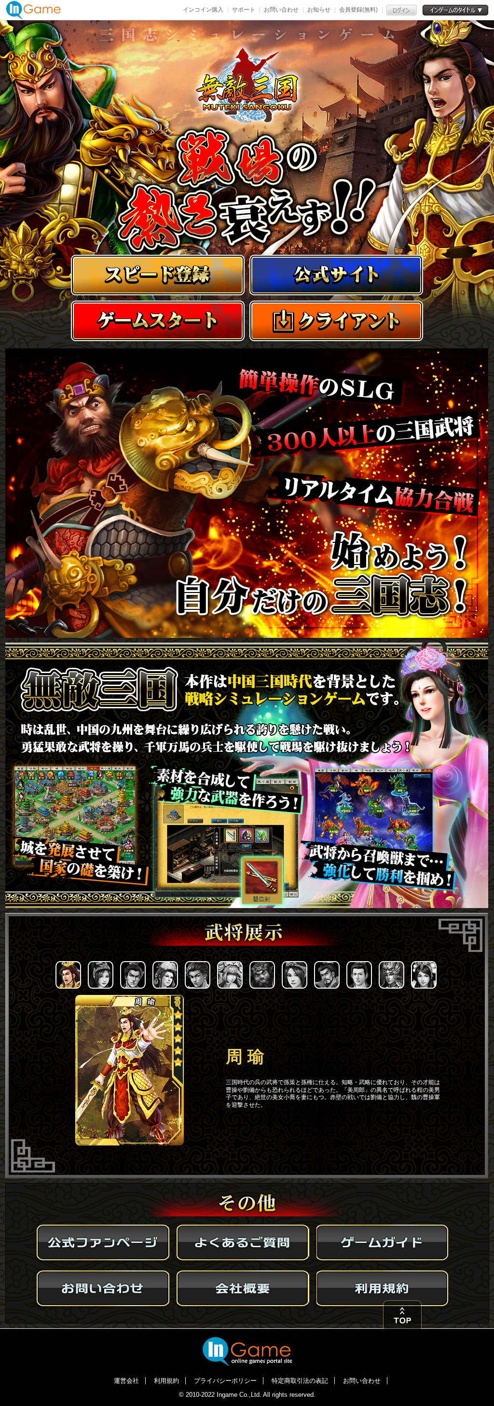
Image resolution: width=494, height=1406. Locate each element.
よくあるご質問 (243, 1244)
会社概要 (243, 1288)
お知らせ (318, 9)
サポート (243, 9)
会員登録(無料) (358, 9)
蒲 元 (198, 975)
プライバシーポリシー (225, 1380)
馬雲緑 (424, 975)
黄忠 (359, 975)
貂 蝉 (165, 975)
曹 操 (327, 975)
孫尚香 (101, 975)
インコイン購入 (203, 9)
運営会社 (126, 1380)
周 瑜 (68, 975)
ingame (247, 1351)
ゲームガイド (382, 1244)
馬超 (392, 975)
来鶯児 (230, 975)
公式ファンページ (103, 1244)
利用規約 (382, 1288)
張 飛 (262, 975)
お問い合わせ (281, 9)
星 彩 (295, 975)
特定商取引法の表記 (300, 1380)
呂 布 (133, 975)
